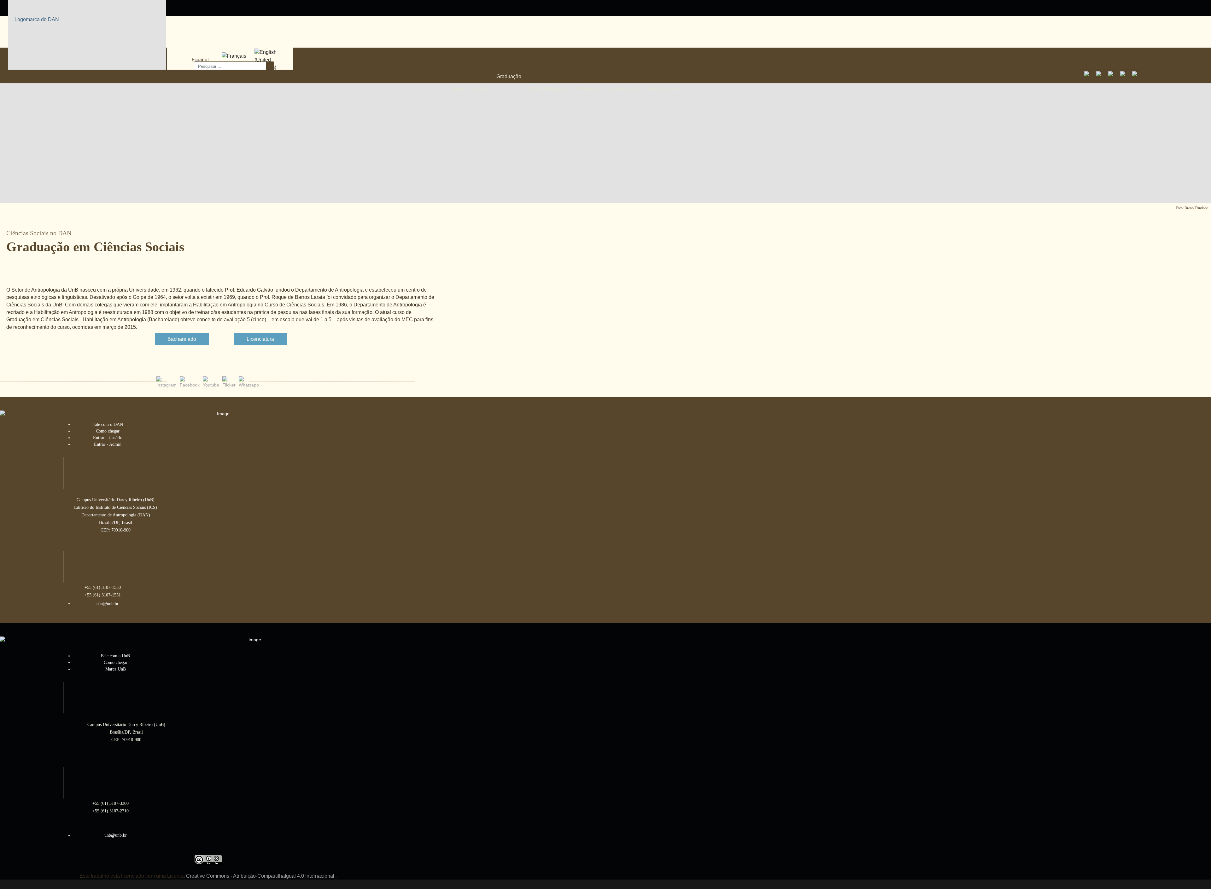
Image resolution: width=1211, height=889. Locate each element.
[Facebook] (1101, 76)
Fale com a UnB (115, 656)
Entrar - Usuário (107, 437)
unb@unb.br (115, 835)
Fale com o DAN (107, 424)
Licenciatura (260, 339)
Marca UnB (115, 669)
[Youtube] (1113, 76)
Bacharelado (181, 339)
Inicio (458, 88)
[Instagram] (1089, 76)
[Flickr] (1125, 76)
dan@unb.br (108, 603)
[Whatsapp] (1137, 76)
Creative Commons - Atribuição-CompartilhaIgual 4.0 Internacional (260, 876)
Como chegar (108, 431)
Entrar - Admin (107, 444)
